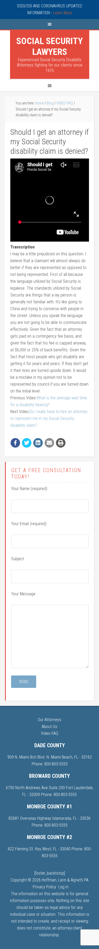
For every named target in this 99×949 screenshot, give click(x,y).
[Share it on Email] (49, 443)
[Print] (60, 443)
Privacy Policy (44, 886)
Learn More (62, 12)
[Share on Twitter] (26, 443)
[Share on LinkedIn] (38, 443)
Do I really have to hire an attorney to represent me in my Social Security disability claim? (48, 418)
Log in (63, 886)
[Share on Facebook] (15, 443)
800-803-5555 (56, 763)
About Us (49, 726)
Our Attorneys (49, 719)
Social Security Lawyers (49, 46)
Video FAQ (49, 733)
